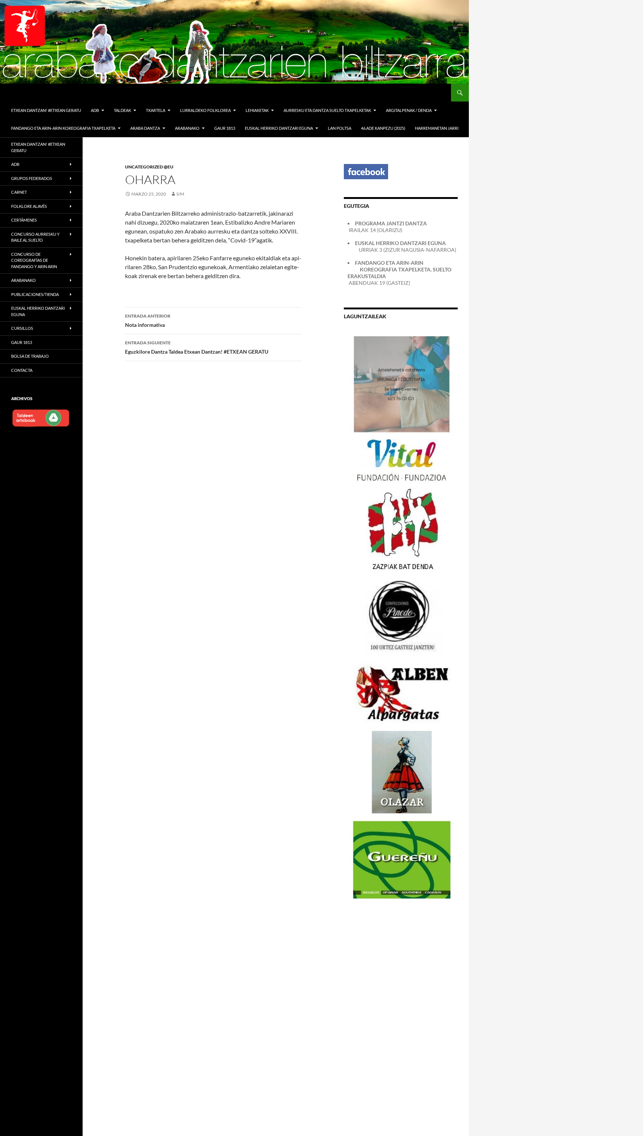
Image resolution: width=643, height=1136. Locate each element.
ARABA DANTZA (145, 128)
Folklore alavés (29, 206)
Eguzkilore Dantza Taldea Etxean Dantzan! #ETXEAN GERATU (196, 347)
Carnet (19, 192)
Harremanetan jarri (436, 128)
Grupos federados (31, 178)
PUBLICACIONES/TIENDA (35, 294)
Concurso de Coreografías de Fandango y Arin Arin (34, 260)
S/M (180, 194)
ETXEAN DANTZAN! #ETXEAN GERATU (46, 110)
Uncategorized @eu (149, 167)
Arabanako (23, 280)
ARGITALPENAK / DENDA (409, 110)
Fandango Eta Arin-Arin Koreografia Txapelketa (63, 128)
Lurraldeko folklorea (205, 110)
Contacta (21, 370)
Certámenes (24, 220)
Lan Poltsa (339, 128)
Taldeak (122, 110)
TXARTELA (155, 110)
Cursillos (22, 328)
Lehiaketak (257, 110)
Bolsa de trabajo (30, 356)
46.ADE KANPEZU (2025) (383, 128)
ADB (95, 110)
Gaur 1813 (224, 128)
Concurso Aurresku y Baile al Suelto (35, 237)
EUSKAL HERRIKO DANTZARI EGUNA (279, 128)
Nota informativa (147, 320)
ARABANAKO (187, 128)
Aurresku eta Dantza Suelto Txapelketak (327, 110)
